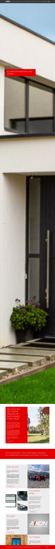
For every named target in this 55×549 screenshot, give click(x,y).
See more (10, 441)
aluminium (30, 497)
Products (17, 1)
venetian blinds (35, 498)
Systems (21, 1)
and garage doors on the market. (36, 499)
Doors (14, 1)
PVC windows (40, 496)
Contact (37, 1)
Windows (11, 1)
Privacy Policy (38, 547)
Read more (10, 486)
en (48, 1)
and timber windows (35, 497)
